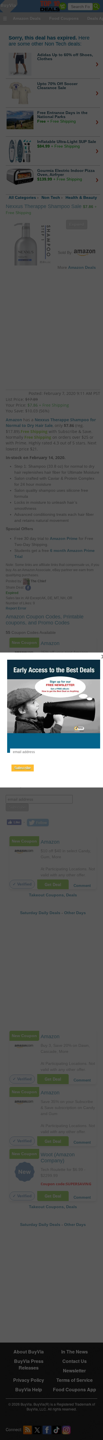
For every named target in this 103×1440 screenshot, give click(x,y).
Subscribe (22, 768)
